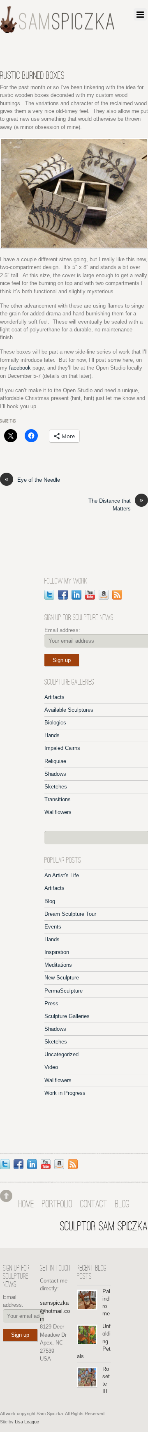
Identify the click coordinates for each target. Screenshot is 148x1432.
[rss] (117, 594)
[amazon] (104, 594)
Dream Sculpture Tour (70, 914)
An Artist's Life (61, 875)
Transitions (57, 799)
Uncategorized (61, 1054)
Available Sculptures (68, 710)
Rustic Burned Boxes (32, 76)
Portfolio (57, 1205)
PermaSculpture (63, 991)
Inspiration (56, 952)
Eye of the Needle (32, 479)
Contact (93, 1205)
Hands (52, 735)
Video (51, 1067)
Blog (49, 901)
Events (52, 927)
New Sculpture (61, 978)
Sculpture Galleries (67, 1016)
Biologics (55, 722)
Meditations (58, 965)
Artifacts (54, 697)
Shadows (55, 774)
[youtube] (90, 594)
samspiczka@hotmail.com (55, 1311)
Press (51, 1003)
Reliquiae (55, 761)
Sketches (55, 787)
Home (26, 1205)
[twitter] (49, 594)
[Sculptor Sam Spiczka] (57, 30)
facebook (20, 368)
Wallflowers (58, 812)
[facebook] (63, 594)
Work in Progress (65, 1093)
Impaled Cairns (62, 748)
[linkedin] (76, 594)
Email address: (62, 630)
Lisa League (27, 1421)
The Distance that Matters (115, 504)
